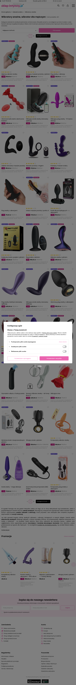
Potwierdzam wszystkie (54, 358)
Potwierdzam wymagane (23, 358)
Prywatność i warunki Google (39, 336)
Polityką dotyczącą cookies (49, 333)
